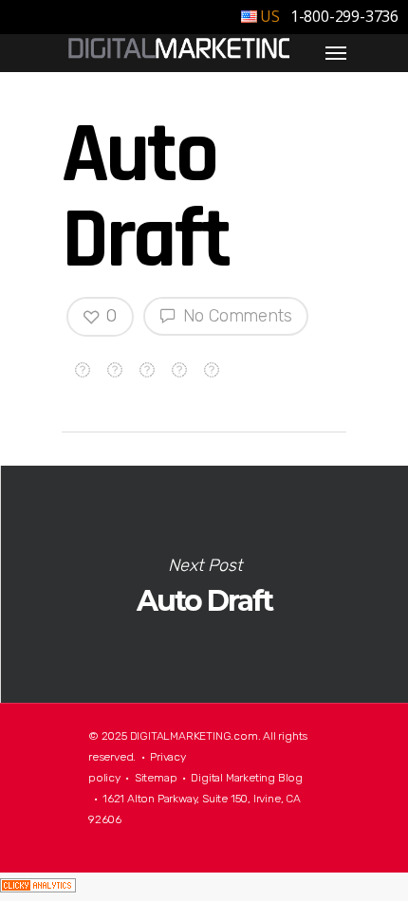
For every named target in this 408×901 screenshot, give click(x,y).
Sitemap (156, 777)
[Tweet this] (115, 365)
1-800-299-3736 (343, 16)
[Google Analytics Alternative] (38, 886)
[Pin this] (211, 365)
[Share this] (82, 365)
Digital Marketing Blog (247, 777)
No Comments (235, 315)
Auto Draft (204, 584)
